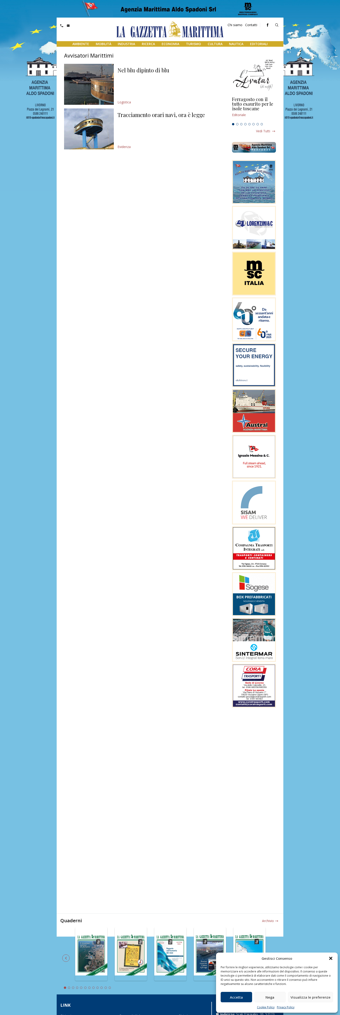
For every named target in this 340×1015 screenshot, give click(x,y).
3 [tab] (241, 124)
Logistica (124, 102)
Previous (66, 958)
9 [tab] (97, 988)
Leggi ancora (254, 109)
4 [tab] (245, 124)
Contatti (251, 25)
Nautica (236, 44)
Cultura (215, 44)
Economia (170, 44)
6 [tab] (253, 124)
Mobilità (103, 44)
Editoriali (259, 44)
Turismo (193, 44)
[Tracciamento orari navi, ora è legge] (89, 128)
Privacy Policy (285, 1007)
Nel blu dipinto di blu (143, 70)
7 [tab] (258, 124)
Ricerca (148, 44)
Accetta (236, 997)
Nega (270, 997)
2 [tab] (237, 124)
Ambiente (80, 44)
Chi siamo (235, 25)
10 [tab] (101, 988)
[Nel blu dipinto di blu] (89, 84)
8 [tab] (262, 124)
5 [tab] (249, 124)
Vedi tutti (263, 131)
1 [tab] (233, 124)
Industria (126, 44)
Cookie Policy (266, 1007)
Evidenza (124, 147)
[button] (330, 958)
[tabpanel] (254, 109)
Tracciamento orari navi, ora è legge (161, 114)
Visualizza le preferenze (311, 997)
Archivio (268, 921)
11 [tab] (106, 988)
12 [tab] (110, 988)
